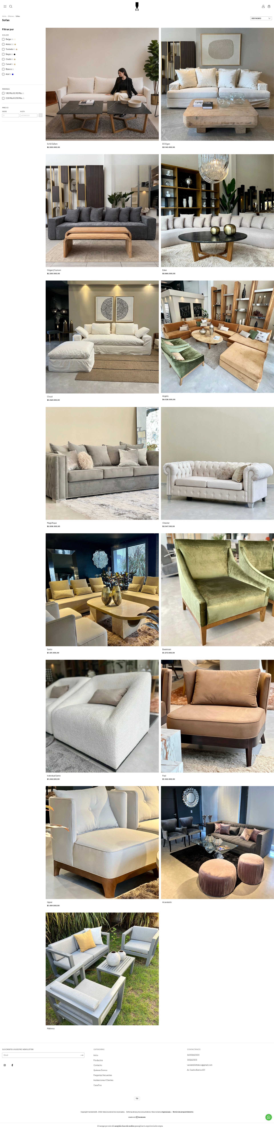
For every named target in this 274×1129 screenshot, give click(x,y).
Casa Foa (97, 1085)
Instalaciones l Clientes (103, 1080)
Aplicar (40, 115)
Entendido (171, 1126)
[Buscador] (10, 7)
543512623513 (193, 1055)
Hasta (22, 111)
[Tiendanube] (137, 1117)
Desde (4, 111)
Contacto (97, 1065)
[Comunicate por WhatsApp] (268, 1117)
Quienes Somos (100, 1070)
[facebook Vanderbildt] (12, 1065)
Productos (98, 1060)
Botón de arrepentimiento (183, 1112)
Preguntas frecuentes (102, 1075)
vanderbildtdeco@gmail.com (199, 1065)
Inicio (4, 16)
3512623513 (192, 1060)
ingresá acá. (166, 1112)
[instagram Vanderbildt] (5, 1065)
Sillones (11, 16)
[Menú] (5, 7)
